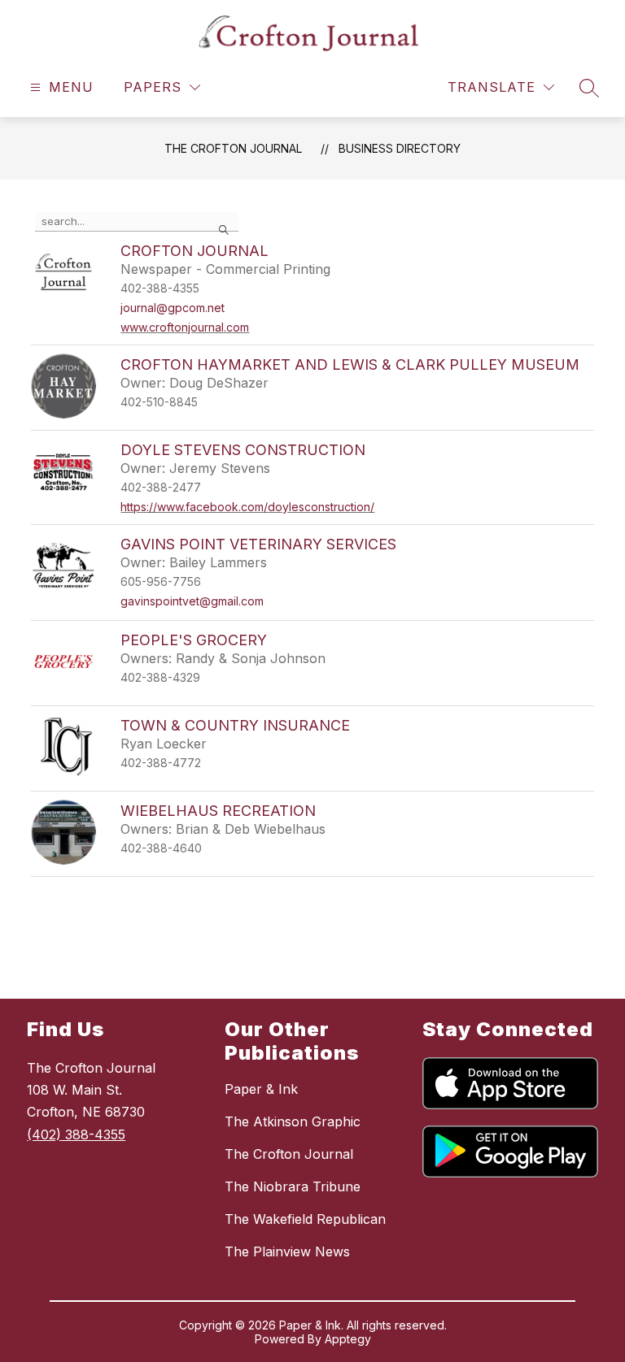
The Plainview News (287, 1251)
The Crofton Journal (233, 148)
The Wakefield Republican (305, 1219)
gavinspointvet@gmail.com (192, 601)
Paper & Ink (261, 1089)
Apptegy (348, 1339)
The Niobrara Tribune (293, 1186)
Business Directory (400, 148)
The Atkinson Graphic (293, 1121)
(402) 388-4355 (76, 1134)
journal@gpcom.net (172, 307)
